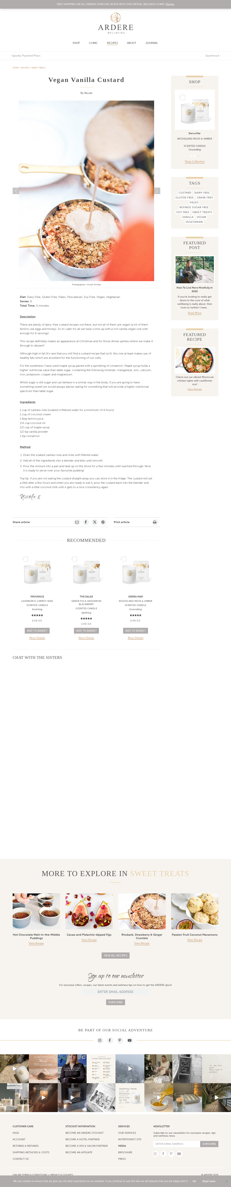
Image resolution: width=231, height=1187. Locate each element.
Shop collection (195, 161)
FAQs (16, 1132)
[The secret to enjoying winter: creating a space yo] (72, 1097)
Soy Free (182, 212)
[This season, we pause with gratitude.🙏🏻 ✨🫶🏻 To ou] (158, 1068)
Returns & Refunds (26, 1145)
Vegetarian (194, 222)
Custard (185, 192)
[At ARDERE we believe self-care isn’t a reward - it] (43, 1097)
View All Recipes (115, 955)
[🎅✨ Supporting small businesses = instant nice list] (130, 1097)
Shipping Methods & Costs (31, 1152)
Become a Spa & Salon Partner (87, 1145)
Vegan (201, 217)
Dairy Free (202, 192)
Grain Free (205, 197)
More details (37, 638)
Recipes (112, 43)
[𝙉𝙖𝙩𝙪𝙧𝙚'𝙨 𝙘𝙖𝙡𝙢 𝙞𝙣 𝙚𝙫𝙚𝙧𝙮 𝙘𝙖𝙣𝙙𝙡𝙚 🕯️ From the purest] (14, 1068)
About (131, 43)
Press (122, 1158)
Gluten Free (184, 197)
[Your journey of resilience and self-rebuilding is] (130, 1068)
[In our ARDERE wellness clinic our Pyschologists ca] (216, 1097)
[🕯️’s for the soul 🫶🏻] (187, 1068)
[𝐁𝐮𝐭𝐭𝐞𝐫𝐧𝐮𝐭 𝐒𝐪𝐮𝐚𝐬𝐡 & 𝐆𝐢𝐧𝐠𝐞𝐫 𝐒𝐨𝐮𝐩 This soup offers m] (158, 1097)
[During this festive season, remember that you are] (216, 1068)
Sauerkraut (212, 55)
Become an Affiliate (79, 1152)
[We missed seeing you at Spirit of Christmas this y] (187, 1097)
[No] (226, 1181)
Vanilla (188, 217)
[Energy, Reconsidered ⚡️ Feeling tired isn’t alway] (72, 1068)
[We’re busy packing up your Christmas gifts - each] (101, 1097)
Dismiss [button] (170, 4)
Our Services (127, 1132)
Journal (151, 43)
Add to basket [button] (37, 630)
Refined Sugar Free (194, 207)
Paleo (194, 202)
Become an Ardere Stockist (85, 1132)
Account (19, 1139)
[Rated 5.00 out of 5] (37, 615)
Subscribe (115, 1002)
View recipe (36, 943)
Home (16, 68)
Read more (194, 313)
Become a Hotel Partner (83, 1139)
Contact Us (21, 1158)
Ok (194, 1181)
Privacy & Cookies (61, 1174)
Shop (76, 43)
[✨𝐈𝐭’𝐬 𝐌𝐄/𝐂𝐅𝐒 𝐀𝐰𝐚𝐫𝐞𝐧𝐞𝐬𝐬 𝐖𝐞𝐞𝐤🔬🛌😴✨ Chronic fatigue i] (43, 1068)
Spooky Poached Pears (26, 55)
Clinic (93, 43)
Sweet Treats (38, 68)
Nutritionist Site (129, 1139)
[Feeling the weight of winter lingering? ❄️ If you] (101, 1068)
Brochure (125, 1152)
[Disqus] (86, 708)
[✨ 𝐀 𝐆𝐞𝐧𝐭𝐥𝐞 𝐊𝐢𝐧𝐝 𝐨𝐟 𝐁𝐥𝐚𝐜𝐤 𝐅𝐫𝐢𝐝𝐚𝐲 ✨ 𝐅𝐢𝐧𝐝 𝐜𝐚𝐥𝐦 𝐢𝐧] (14, 1097)
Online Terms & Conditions (30, 1174)
